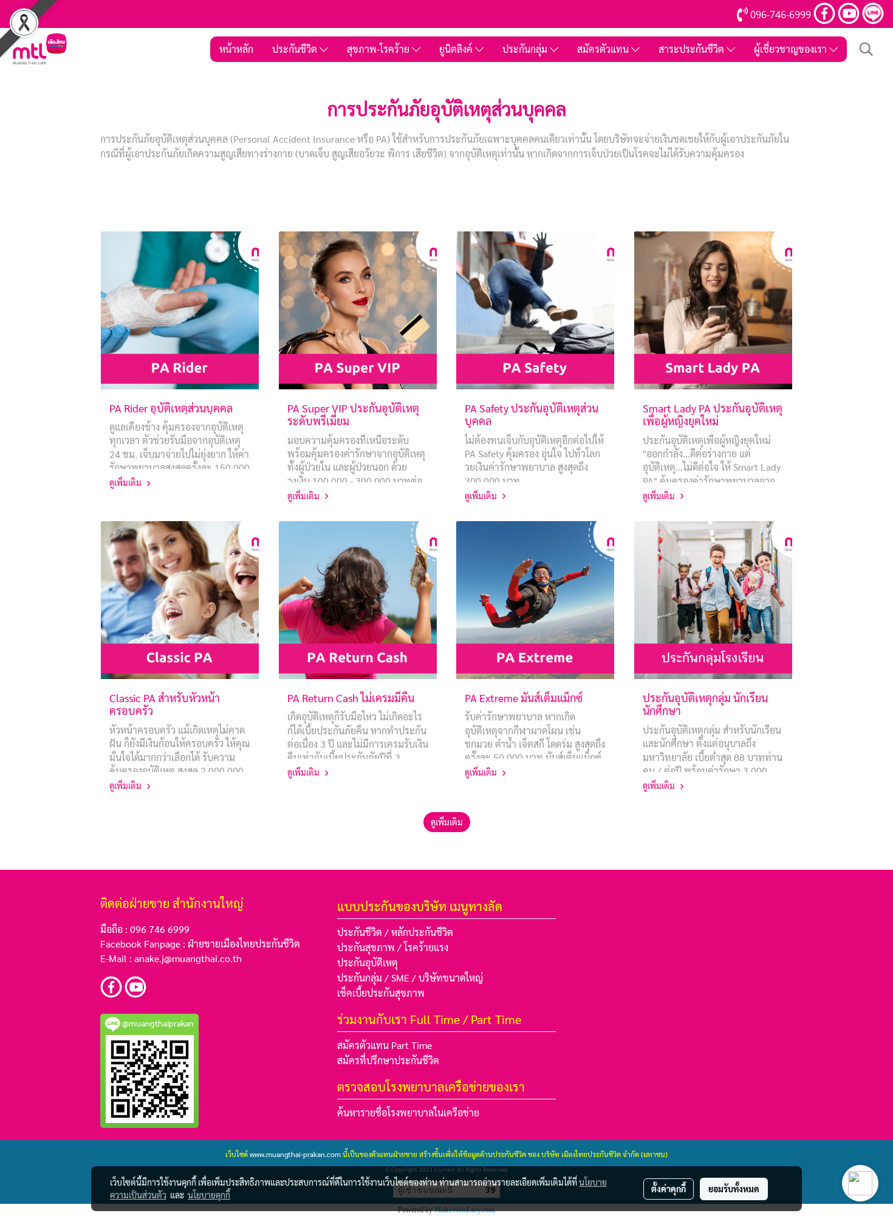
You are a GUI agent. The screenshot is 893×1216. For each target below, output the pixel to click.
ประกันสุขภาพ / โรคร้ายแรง (392, 947)
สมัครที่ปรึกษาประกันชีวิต (388, 1060)
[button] (866, 49)
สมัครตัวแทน (604, 49)
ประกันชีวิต (296, 49)
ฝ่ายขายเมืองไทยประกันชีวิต (244, 943)
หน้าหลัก (236, 49)
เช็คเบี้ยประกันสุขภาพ (381, 992)
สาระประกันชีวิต (693, 49)
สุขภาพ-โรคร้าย (379, 49)
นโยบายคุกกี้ (209, 1194)
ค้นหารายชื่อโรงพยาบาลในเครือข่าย (408, 1112)
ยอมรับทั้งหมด (733, 1188)
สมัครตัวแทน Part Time (384, 1045)
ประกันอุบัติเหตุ (367, 962)
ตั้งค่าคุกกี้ (668, 1188)
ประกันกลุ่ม (526, 49)
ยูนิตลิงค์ (457, 49)
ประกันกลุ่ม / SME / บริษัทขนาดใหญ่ (410, 977)
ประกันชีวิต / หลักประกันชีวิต (395, 932)
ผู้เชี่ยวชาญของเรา (791, 49)
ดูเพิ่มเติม (126, 482)
